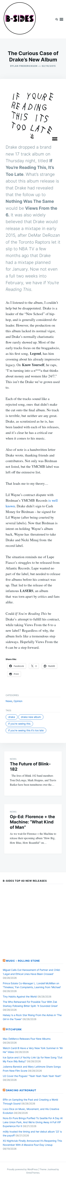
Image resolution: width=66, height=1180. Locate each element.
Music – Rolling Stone (23, 960)
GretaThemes (32, 1172)
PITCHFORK (14, 1029)
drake (11, 716)
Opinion (18, 701)
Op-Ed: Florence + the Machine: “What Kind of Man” (32, 822)
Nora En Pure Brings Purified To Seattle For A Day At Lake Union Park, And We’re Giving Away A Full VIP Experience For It (33, 1122)
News (9, 701)
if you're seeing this (19, 723)
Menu (61, 19)
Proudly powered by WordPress (22, 1169)
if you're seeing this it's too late (26, 730)
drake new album (31, 716)
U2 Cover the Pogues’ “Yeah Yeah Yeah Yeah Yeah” (32, 1075)
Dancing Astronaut (21, 1090)
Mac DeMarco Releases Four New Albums (27, 1038)
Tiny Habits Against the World (20, 996)
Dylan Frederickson (23, 66)
